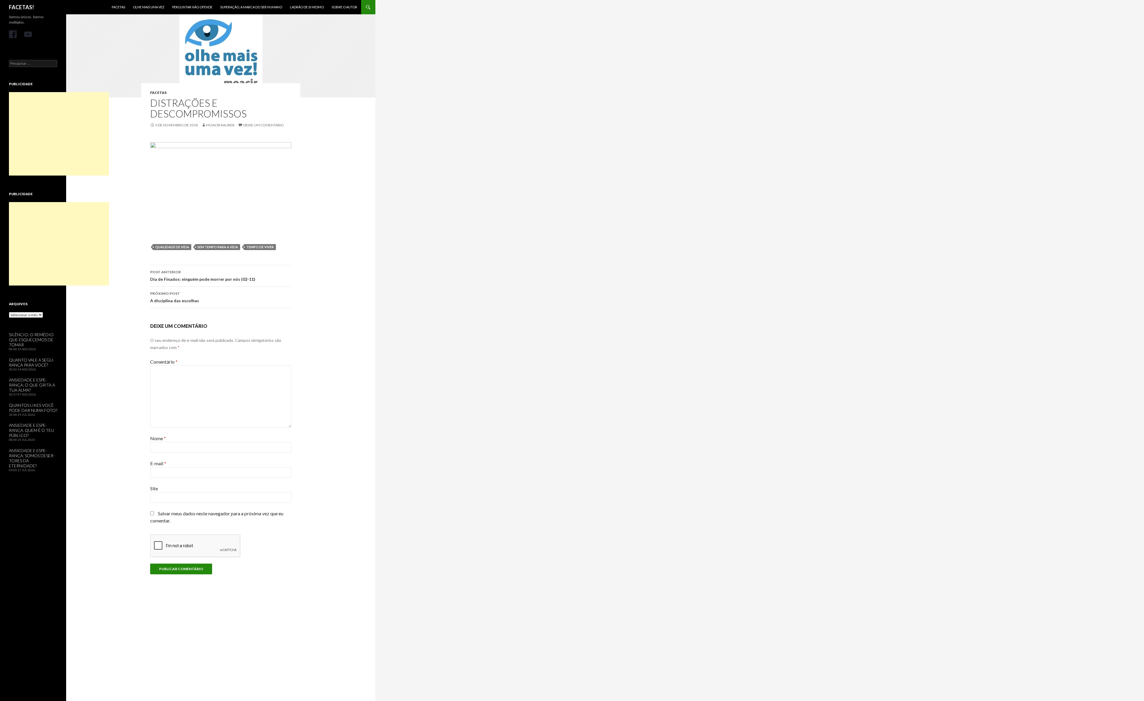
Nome (158, 438)
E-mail (158, 463)
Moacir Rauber (220, 125)
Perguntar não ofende (192, 7)
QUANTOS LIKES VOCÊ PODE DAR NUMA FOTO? (33, 408)
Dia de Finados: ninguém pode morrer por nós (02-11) (202, 276)
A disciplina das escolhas (174, 297)
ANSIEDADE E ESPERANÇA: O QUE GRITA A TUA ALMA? (32, 385)
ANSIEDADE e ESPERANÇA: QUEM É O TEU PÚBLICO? (31, 430)
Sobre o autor (344, 7)
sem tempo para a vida (218, 247)
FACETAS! (21, 7)
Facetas (118, 7)
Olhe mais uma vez (148, 7)
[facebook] (13, 34)
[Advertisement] (59, 134)
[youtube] (28, 34)
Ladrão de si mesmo (307, 7)
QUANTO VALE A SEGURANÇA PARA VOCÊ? (31, 362)
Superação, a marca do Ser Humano (251, 7)
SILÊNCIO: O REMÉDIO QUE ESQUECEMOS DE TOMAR (31, 339)
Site (154, 488)
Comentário (164, 362)
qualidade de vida (172, 247)
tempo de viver (260, 247)
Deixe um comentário (263, 125)
